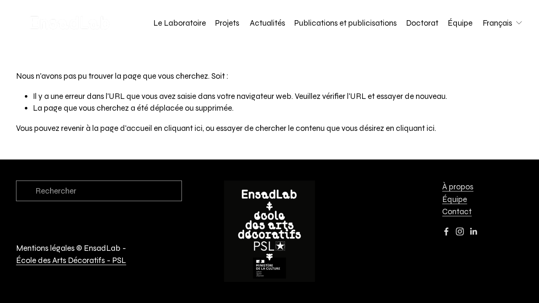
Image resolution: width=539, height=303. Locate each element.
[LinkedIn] (473, 231)
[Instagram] (460, 231)
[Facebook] (446, 231)
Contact (457, 211)
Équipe (460, 23)
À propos (457, 186)
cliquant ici (183, 128)
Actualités (267, 23)
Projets (228, 23)
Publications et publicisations (345, 23)
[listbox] (503, 23)
